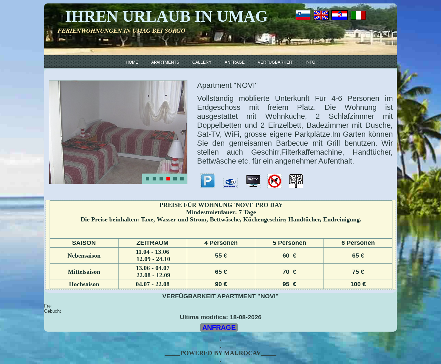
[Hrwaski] (338, 15)
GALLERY (202, 62)
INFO (310, 62)
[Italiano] (358, 15)
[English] (321, 15)
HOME (132, 62)
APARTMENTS (165, 62)
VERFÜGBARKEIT (275, 62)
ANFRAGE (235, 62)
